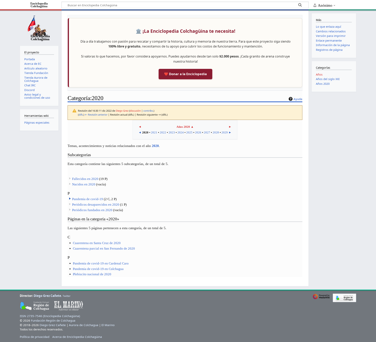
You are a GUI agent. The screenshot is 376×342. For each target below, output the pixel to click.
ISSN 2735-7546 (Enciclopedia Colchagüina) (50, 316)
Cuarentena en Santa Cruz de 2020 (97, 243)
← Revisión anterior (96, 114)
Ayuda (298, 99)
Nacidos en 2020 (83, 184)
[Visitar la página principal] (39, 28)
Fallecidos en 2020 (85, 179)
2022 (163, 132)
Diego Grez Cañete (47, 296)
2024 (180, 132)
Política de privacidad (34, 337)
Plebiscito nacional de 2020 (92, 274)
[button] (70, 198)
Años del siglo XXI (328, 79)
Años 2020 (183, 126)
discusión (135, 110)
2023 (172, 132)
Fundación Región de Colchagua (53, 320)
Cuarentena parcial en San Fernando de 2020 (104, 248)
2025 (189, 132)
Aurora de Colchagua (83, 325)
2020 (155, 146)
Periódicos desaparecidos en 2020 (95, 204)
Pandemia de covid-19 (87, 199)
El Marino (108, 325)
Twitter (66, 296)
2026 (198, 132)
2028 (216, 132)
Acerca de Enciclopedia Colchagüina (77, 337)
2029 (224, 132)
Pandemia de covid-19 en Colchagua (98, 269)
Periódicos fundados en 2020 (92, 210)
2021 (154, 132)
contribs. (148, 110)
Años (319, 74)
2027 (207, 132)
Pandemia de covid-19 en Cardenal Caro (101, 263)
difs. (81, 114)
